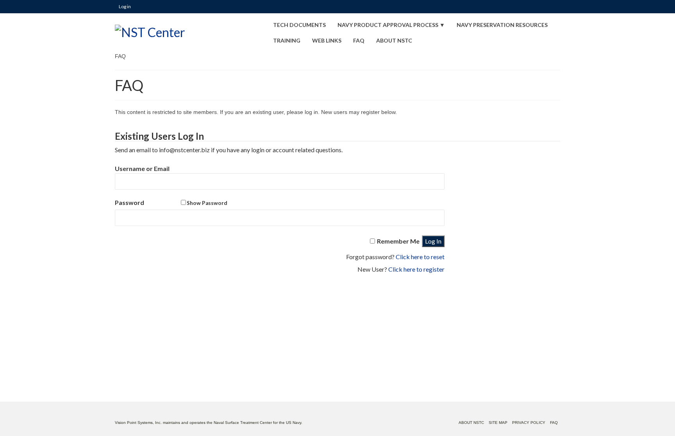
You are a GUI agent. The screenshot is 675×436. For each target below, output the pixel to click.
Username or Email (142, 168)
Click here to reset (420, 256)
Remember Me (398, 241)
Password (171, 202)
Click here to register (416, 269)
